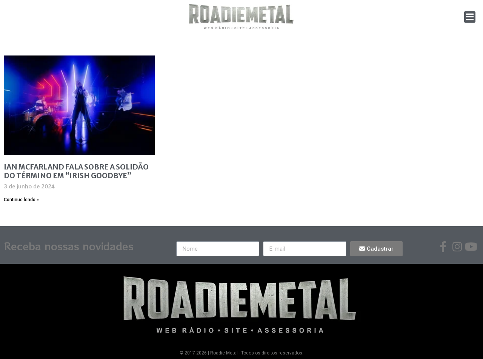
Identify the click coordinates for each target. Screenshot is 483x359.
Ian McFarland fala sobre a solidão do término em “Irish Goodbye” (76, 171)
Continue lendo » (21, 199)
